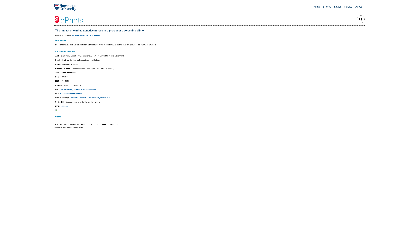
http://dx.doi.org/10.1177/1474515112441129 (78, 89)
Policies (348, 6)
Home (316, 6)
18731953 (64, 106)
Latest (337, 6)
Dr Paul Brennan (93, 35)
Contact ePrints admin (63, 127)
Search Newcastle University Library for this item (90, 97)
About (358, 6)
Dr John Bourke (79, 35)
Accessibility (78, 127)
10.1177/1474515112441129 (70, 93)
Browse (327, 6)
